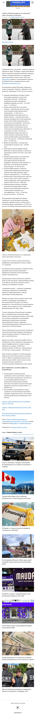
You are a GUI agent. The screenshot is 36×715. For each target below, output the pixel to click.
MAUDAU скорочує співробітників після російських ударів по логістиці (16, 595)
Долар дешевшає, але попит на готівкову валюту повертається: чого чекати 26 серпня (18, 658)
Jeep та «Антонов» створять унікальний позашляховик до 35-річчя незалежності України (16, 464)
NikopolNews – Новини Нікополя (20, 423)
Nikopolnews (6, 79)
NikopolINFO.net (18, 712)
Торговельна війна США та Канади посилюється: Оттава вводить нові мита (16, 497)
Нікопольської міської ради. (11, 83)
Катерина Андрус (7, 42)
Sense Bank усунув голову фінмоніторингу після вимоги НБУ (17, 627)
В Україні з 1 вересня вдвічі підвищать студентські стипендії (16, 529)
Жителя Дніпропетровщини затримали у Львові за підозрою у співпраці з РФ (16, 690)
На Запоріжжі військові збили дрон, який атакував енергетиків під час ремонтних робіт (16, 562)
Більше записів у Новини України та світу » (24, 434)
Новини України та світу (17, 17)
